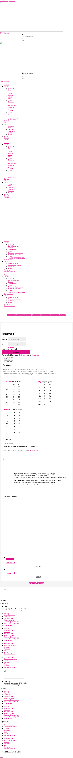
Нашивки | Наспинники (15, 253)
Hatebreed (53, 315)
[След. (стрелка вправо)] (2, 757)
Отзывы (10, 134)
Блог (5, 650)
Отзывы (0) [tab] (8, 360)
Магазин (6, 86)
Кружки (10, 112)
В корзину (16, 352)
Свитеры (10, 95)
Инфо (6, 124)
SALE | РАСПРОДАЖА (11, 623)
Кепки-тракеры (10, 97)
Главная (6, 85)
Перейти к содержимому (8, 1)
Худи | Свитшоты (13, 246)
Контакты (7, 136)
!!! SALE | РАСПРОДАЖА (16, 258)
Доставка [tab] (8, 361)
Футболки (11, 88)
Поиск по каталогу (28, 35)
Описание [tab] (8, 357)
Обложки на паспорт (14, 254)
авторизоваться (36, 450)
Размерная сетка (11, 126)
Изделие (4, 339)
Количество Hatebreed (9, 349)
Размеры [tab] (7, 359)
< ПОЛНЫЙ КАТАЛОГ (36, 583)
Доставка (11, 133)
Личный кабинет (6, 138)
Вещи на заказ (6, 121)
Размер (4, 345)
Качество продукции (11, 130)
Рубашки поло (8, 618)
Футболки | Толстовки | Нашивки (35, 315)
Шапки (10, 100)
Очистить (11, 347)
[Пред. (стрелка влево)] (1, 757)
